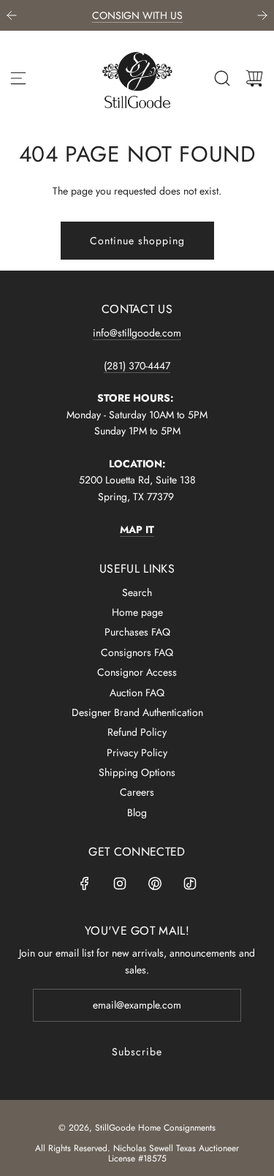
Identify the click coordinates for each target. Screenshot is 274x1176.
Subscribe (137, 1051)
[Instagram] (120, 883)
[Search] (222, 78)
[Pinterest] (155, 883)
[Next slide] (262, 15)
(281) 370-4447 (137, 365)
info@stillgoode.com (137, 332)
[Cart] (254, 78)
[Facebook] (85, 883)
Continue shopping (137, 240)
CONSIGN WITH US (137, 15)
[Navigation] (18, 78)
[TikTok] (190, 883)
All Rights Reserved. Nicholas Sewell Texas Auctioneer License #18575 (137, 1153)
